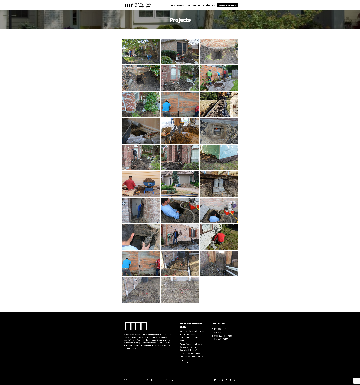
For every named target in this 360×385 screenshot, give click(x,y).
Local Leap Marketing (166, 380)
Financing (210, 5)
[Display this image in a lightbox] (141, 51)
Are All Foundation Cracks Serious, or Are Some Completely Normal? (191, 347)
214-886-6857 (220, 329)
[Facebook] (215, 380)
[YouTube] (226, 380)
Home (172, 5)
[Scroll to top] (355, 377)
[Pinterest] (234, 380)
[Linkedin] (230, 380)
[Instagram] (222, 380)
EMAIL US (218, 332)
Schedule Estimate (227, 5)
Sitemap (155, 380)
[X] (218, 380)
